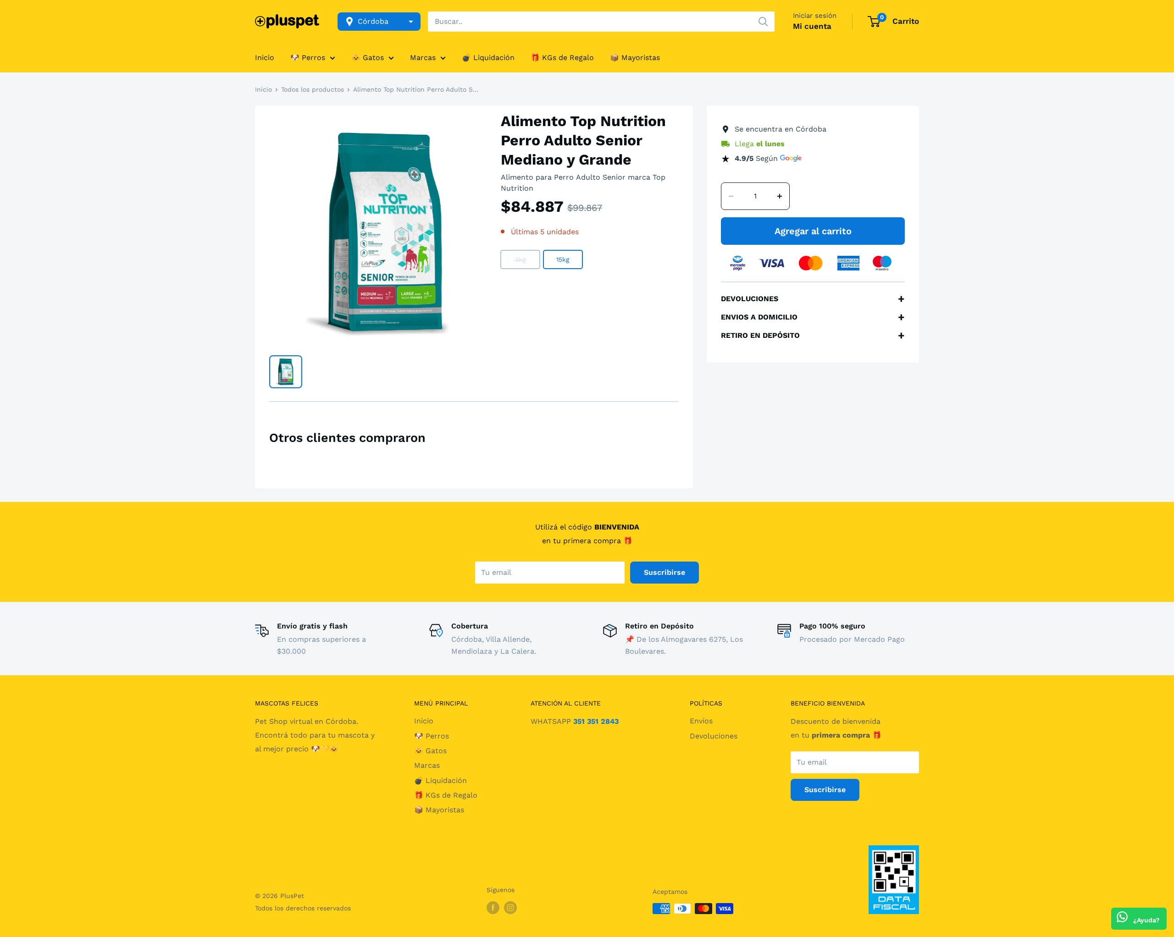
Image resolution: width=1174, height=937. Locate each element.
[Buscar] (763, 21)
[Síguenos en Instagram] (510, 907)
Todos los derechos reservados (303, 908)
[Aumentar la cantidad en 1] (779, 196)
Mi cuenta (812, 26)
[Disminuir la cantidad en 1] (731, 196)
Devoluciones (713, 736)
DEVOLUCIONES (813, 298)
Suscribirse (664, 572)
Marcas (423, 57)
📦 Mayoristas (635, 57)
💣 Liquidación (488, 57)
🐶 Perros (307, 57)
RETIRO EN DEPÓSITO (813, 335)
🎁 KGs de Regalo (562, 57)
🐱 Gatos (367, 57)
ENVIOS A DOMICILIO (813, 317)
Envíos (701, 721)
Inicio (264, 57)
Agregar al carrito (813, 231)
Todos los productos (312, 89)
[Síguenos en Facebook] (493, 907)
